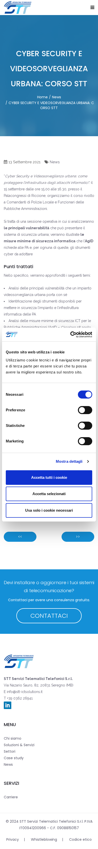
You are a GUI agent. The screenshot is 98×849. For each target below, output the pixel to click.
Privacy (12, 839)
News (56, 97)
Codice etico (80, 839)
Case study (14, 757)
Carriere (11, 797)
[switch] (85, 410)
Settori (9, 751)
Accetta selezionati (49, 494)
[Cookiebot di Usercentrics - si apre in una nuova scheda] (70, 334)
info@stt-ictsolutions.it (24, 692)
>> (78, 536)
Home (42, 97)
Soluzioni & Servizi (19, 744)
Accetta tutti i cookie (49, 477)
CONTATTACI (49, 615)
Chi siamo (12, 738)
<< (20, 536)
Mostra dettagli (69, 461)
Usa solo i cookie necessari (49, 510)
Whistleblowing (44, 839)
